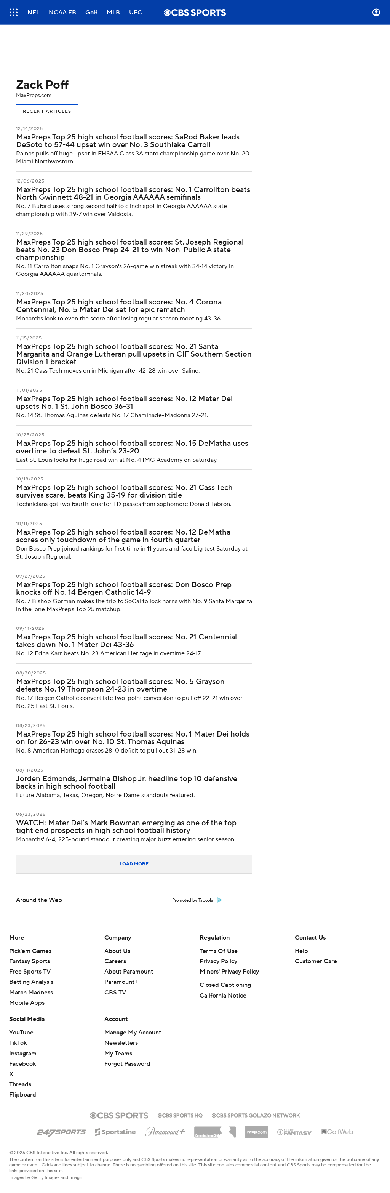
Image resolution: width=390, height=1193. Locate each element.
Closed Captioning (225, 985)
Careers (115, 961)
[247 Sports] (61, 1130)
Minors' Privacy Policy (229, 971)
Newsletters (121, 1043)
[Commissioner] (215, 1129)
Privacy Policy (218, 961)
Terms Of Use (219, 951)
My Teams (118, 1053)
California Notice (223, 995)
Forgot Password (127, 1064)
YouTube (21, 1032)
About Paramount (128, 971)
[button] (14, 12)
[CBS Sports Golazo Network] (256, 1114)
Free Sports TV (30, 971)
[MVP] (256, 1129)
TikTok (18, 1043)
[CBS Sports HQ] (180, 1114)
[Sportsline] (115, 1131)
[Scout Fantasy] (294, 1131)
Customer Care (316, 961)
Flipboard (22, 1095)
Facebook (22, 1064)
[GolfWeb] (337, 1132)
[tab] (47, 110)
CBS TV (115, 992)
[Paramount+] (165, 1130)
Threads (20, 1084)
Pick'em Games (30, 951)
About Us (117, 951)
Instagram (23, 1053)
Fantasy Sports (29, 961)
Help (301, 951)
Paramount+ (121, 982)
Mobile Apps (27, 1003)
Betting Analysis (31, 982)
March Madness (31, 992)
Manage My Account (132, 1032)
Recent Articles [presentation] (47, 111)
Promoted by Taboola (192, 900)
